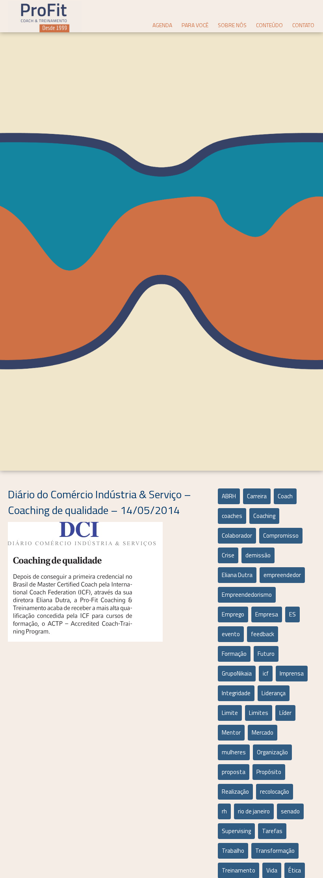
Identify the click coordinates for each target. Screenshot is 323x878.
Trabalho (233, 850)
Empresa (266, 614)
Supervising (236, 830)
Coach (285, 496)
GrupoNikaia (237, 673)
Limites (258, 712)
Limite (230, 712)
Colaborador (237, 535)
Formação (234, 653)
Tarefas (272, 830)
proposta (233, 771)
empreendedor (282, 574)
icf (266, 673)
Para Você (195, 25)
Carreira (257, 496)
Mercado (262, 732)
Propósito (268, 771)
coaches (232, 515)
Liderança (274, 693)
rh (224, 811)
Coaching (264, 515)
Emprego (233, 614)
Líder (285, 712)
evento (231, 634)
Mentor (231, 732)
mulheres (234, 752)
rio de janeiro (254, 811)
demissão (258, 555)
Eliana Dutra (237, 574)
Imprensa (292, 673)
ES (292, 614)
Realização (235, 791)
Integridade (236, 693)
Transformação (275, 850)
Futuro (266, 653)
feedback (262, 634)
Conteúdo (269, 25)
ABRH (229, 496)
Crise (228, 555)
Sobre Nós (232, 25)
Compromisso (281, 535)
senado (290, 811)
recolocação (274, 791)
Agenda (162, 25)
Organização (272, 752)
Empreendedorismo (247, 594)
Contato (303, 25)
